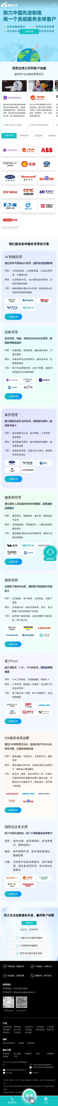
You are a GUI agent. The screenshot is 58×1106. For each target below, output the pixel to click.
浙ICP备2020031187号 (9, 1092)
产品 (46, 1102)
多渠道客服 (7, 1027)
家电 (37, 1053)
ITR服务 (21, 1043)
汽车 (15, 1056)
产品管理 (28, 1030)
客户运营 (17, 1030)
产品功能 (21, 1080)
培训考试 (6, 1032)
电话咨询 (12, 1102)
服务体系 (31, 1043)
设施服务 (50, 1053)
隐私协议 (28, 1080)
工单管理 (50, 1027)
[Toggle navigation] (54, 4)
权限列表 (35, 1080)
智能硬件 (28, 1053)
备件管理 (28, 1032)
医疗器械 (17, 1053)
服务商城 (17, 1027)
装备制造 (6, 1053)
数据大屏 (50, 1030)
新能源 (5, 1056)
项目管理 (6, 1030)
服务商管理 (40, 1030)
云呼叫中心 (29, 1027)
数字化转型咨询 (9, 1043)
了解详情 (29, 31)
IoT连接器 (40, 1027)
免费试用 (13, 316)
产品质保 (17, 1032)
